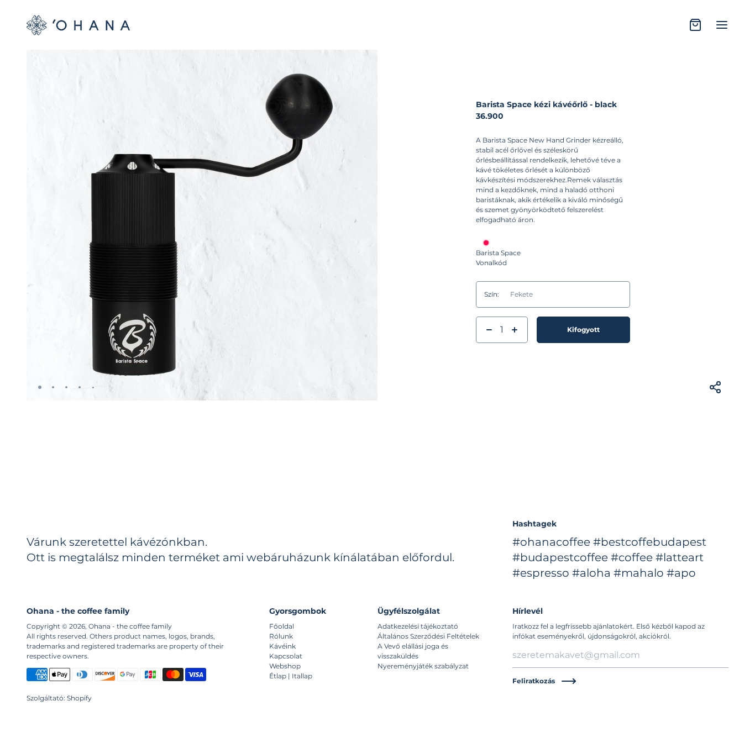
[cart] (695, 25)
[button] (39, 387)
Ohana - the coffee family (130, 626)
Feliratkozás (533, 681)
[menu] (722, 25)
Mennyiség (494, 312)
